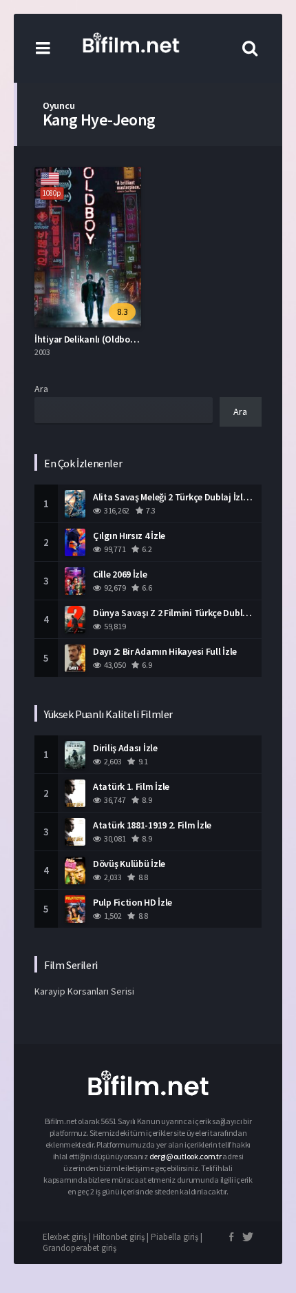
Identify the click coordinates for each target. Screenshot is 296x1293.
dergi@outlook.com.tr (186, 1156)
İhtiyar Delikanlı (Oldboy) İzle (94, 339)
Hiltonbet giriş (119, 1237)
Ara (41, 389)
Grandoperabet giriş (79, 1248)
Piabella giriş (174, 1237)
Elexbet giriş (65, 1237)
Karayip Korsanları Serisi (84, 991)
